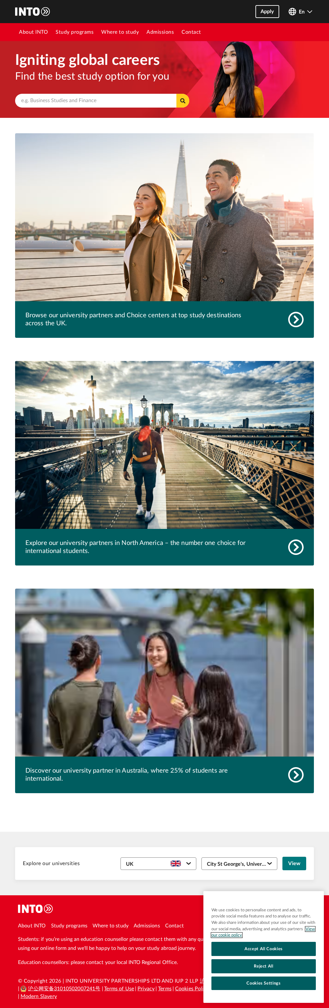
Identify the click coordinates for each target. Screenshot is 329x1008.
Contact (191, 32)
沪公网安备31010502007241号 (64, 988)
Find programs (182, 101)
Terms (165, 988)
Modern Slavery (39, 996)
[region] (263, 947)
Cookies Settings (263, 983)
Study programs (74, 32)
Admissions (160, 32)
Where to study (120, 32)
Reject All (263, 966)
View (294, 863)
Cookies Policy (192, 988)
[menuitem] (33, 32)
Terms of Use (119, 988)
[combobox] (102, 101)
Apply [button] (267, 11)
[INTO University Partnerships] (35, 908)
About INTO (33, 32)
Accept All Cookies (264, 949)
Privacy (146, 988)
